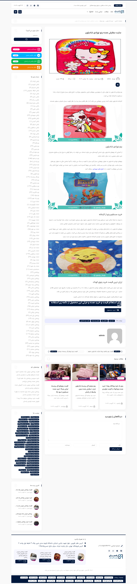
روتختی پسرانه (35, 309)
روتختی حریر (35, 328)
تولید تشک (25, 417)
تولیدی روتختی (33, 419)
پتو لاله (37, 180)
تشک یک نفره (35, 266)
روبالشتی (36, 272)
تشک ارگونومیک (34, 205)
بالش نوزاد (36, 134)
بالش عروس (35, 112)
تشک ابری (36, 201)
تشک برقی (36, 214)
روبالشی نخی (35, 300)
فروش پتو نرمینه (20, 442)
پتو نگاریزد (36, 192)
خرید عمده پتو (23, 422)
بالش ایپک (36, 94)
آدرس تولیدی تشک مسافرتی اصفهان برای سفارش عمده (79, 5)
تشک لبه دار (35, 248)
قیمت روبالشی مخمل (32, 449)
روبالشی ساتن (35, 288)
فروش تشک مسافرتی (22, 433)
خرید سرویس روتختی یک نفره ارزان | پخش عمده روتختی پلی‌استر (23, 498)
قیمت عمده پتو (33, 458)
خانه (112, 12)
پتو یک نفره (35, 198)
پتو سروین (36, 168)
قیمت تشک (19, 445)
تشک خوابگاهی (34, 223)
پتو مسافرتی (35, 186)
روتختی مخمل (34, 349)
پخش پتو (24, 472)
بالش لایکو (36, 125)
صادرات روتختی (23, 429)
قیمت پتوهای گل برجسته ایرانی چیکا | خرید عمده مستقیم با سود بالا (59, 389)
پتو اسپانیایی (35, 137)
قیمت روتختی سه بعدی (31, 456)
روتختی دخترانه (34, 331)
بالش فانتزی (35, 118)
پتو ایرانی (64, 403)
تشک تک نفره (35, 217)
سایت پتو (112, 321)
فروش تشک (34, 433)
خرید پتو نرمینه (33, 426)
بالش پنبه (36, 106)
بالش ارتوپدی (35, 85)
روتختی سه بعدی (34, 343)
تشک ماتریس (35, 251)
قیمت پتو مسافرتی (32, 465)
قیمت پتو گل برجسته (32, 468)
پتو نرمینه (36, 189)
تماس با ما (98, 12)
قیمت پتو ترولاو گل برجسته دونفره (67, 351)
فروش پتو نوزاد (95, 321)
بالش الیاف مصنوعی (33, 91)
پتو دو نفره (91, 403)
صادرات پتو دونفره (22, 431)
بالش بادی (36, 97)
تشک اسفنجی (35, 208)
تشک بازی (36, 211)
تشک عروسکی (35, 241)
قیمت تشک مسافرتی (32, 447)
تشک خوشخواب (34, 226)
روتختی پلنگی (35, 312)
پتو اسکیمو (36, 140)
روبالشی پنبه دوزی (33, 285)
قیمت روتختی (33, 451)
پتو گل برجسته (35, 177)
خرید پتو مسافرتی (23, 424)
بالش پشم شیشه (34, 103)
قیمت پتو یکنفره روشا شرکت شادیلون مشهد (100, 351)
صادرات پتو (34, 431)
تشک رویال (35, 235)
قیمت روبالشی (19, 447)
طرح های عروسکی (98, 169)
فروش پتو (22, 440)
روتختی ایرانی (35, 306)
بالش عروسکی (35, 115)
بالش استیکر (35, 88)
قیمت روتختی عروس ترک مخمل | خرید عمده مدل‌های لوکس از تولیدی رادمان (23, 490)
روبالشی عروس (34, 291)
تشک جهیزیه (35, 220)
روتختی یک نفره (34, 355)
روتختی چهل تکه (34, 322)
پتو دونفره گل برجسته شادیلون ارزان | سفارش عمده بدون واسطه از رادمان (85, 389)
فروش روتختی (33, 435)
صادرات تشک (34, 429)
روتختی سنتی (35, 340)
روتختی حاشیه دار (34, 325)
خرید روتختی (34, 422)
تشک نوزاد (36, 260)
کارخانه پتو (34, 475)
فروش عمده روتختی (32, 438)
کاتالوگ (91, 12)
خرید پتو (34, 424)
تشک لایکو (36, 245)
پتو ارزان (22, 470)
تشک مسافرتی (34, 254)
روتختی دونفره (34, 334)
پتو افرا (37, 143)
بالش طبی (36, 109)
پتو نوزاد (101, 21)
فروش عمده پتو (33, 440)
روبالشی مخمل (34, 297)
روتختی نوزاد (35, 352)
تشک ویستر (35, 263)
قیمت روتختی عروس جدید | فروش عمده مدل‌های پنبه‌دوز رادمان (23, 506)
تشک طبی (36, 239)
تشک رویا (36, 232)
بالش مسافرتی (34, 128)
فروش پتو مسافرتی (32, 442)
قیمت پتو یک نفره (32, 470)
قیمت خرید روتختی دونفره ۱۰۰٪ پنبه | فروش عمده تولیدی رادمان (23, 522)
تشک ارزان (34, 417)
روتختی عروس (35, 346)
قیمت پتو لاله (21, 463)
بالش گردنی (35, 121)
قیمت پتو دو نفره (33, 461)
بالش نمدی (35, 131)
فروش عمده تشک (22, 435)
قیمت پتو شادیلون (85, 321)
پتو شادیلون (109, 21)
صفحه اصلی (118, 21)
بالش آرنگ (36, 81)
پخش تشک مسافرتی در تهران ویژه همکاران (106, 5)
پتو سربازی (36, 165)
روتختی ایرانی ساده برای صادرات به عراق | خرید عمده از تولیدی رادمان (23, 514)
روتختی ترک (35, 319)
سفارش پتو (104, 321)
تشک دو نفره (35, 229)
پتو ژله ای (36, 161)
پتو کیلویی (36, 174)
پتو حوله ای (35, 152)
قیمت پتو (22, 458)
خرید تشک (23, 419)
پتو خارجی (36, 155)
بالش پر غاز (35, 100)
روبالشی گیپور (35, 294)
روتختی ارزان (22, 426)
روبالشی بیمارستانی (33, 282)
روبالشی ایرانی (35, 279)
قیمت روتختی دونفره (32, 454)
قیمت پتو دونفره (21, 461)
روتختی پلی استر (34, 315)
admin (109, 79)
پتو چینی (36, 149)
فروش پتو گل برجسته (32, 445)
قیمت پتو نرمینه (20, 465)
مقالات (106, 12)
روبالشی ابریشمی (34, 275)
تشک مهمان (35, 257)
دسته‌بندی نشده (34, 269)
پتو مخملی (36, 183)
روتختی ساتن (35, 337)
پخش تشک (34, 472)
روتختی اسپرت (35, 303)
